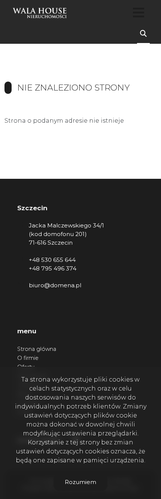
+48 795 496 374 (52, 268)
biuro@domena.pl (55, 285)
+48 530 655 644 (52, 259)
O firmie (28, 358)
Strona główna (36, 349)
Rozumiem (80, 482)
